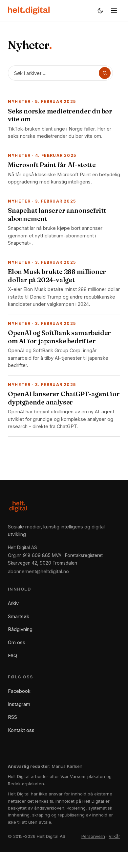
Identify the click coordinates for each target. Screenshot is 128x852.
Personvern (93, 836)
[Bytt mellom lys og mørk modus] (100, 10)
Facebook (19, 691)
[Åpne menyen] (114, 10)
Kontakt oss (21, 730)
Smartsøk (18, 616)
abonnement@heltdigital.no (38, 571)
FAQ (12, 655)
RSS (12, 717)
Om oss (16, 642)
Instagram (19, 704)
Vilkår (114, 836)
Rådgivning (20, 629)
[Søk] (105, 73)
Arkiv (13, 603)
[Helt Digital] (29, 10)
